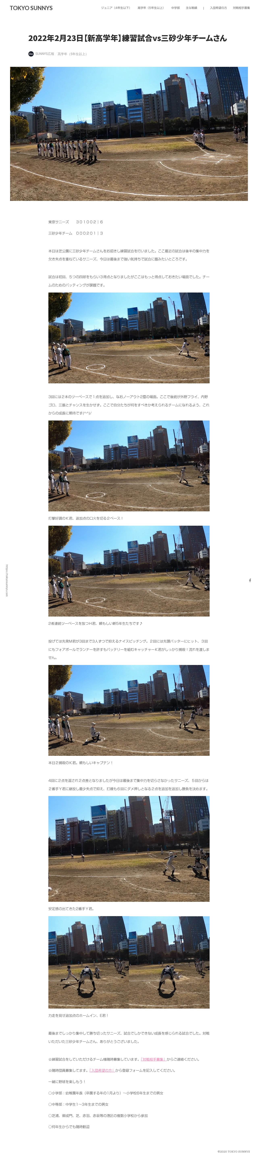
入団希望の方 (218, 8)
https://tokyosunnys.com (7, 581)
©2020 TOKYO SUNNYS (234, 1151)
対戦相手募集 (241, 8)
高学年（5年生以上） (73, 54)
